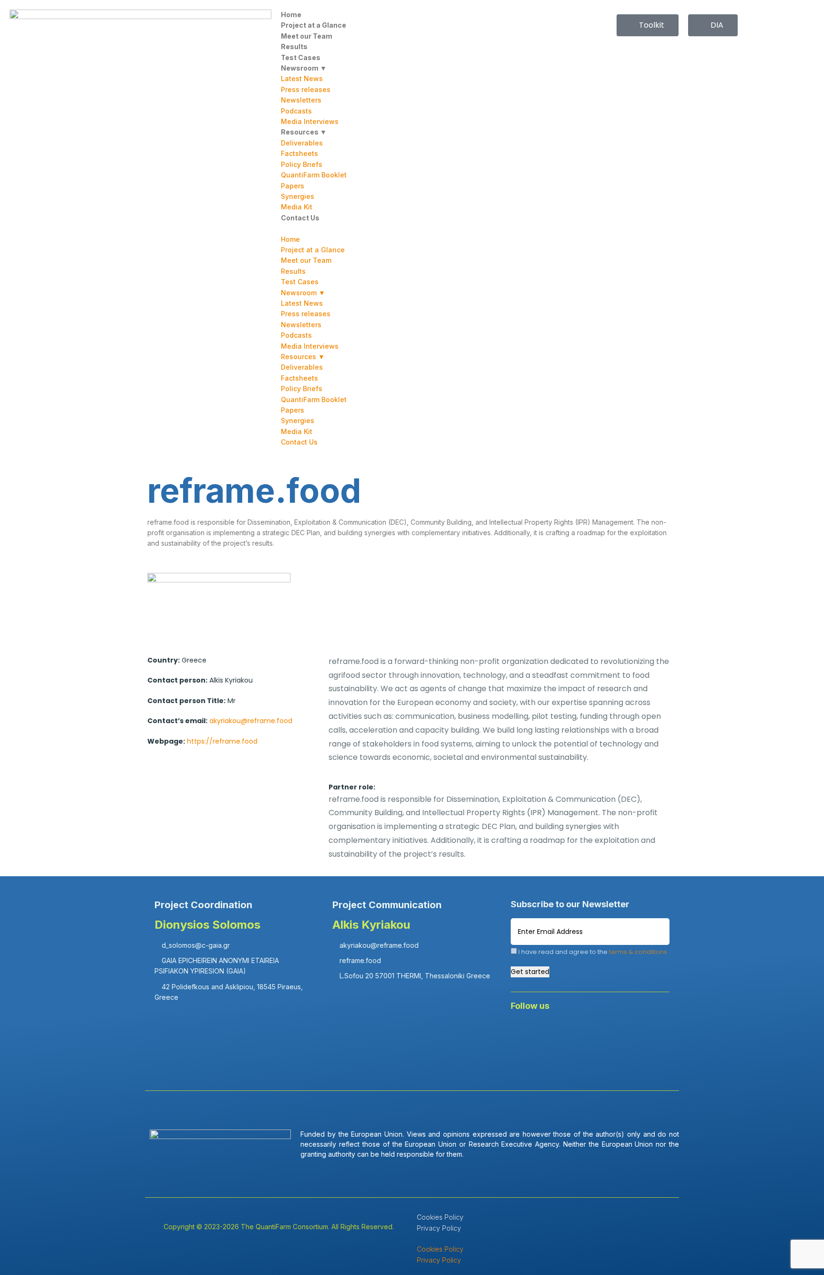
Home (291, 14)
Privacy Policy (439, 1228)
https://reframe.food (222, 741)
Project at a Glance (313, 25)
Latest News (302, 78)
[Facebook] (523, 1032)
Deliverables (302, 143)
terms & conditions (638, 951)
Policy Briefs (301, 164)
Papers (292, 186)
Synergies (297, 196)
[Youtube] (607, 1032)
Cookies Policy (440, 1217)
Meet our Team (306, 36)
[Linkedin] (551, 1032)
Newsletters (301, 100)
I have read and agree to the (592, 951)
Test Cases (300, 57)
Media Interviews (310, 121)
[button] (412, 228)
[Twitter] (579, 1032)
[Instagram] (635, 1032)
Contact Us (300, 218)
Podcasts (296, 111)
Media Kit (296, 207)
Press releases (305, 89)
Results (294, 46)
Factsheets (299, 153)
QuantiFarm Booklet (314, 175)
